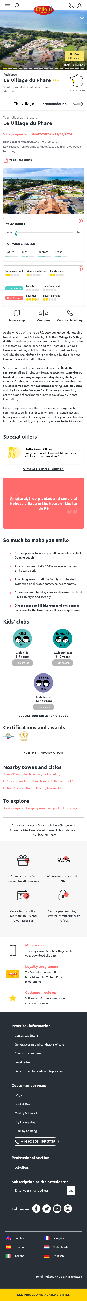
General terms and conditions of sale (39, 1044)
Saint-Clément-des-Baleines (22, 87)
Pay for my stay (25, 1122)
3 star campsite (13, 808)
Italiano (19, 1256)
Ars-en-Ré (66, 781)
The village (24, 103)
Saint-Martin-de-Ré (45, 781)
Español (19, 1247)
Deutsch (58, 1256)
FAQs (18, 1095)
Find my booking (26, 1131)
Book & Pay (22, 1104)
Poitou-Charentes (61, 825)
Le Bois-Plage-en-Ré (16, 788)
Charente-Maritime (23, 830)
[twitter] (46, 1208)
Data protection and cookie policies (39, 1071)
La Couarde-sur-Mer (16, 781)
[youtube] (57, 1208)
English (19, 1238)
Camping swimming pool (42, 808)
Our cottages (70, 808)
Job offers (22, 1167)
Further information (43, 752)
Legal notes (22, 1062)
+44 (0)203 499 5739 (37, 1141)
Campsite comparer (28, 1053)
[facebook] (36, 1208)
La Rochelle (50, 774)
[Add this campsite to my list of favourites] (82, 17)
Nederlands (60, 1247)
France (42, 825)
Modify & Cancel (26, 1113)
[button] (5, 68)
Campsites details (26, 1035)
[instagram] (68, 1208)
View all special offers (43, 469)
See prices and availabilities (43, 1295)
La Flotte (38, 788)
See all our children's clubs (44, 716)
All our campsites (23, 825)
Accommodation (53, 104)
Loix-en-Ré (54, 788)
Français (58, 1238)
